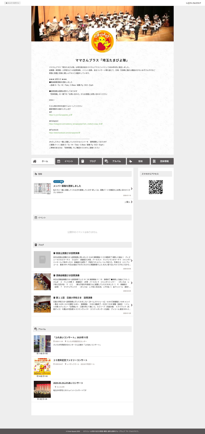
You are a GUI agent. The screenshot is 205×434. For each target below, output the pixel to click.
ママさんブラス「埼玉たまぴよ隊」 (102, 60)
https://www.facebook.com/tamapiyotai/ (63, 132)
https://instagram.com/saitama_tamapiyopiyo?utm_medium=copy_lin (75, 124)
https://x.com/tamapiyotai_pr (59, 115)
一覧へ (127, 201)
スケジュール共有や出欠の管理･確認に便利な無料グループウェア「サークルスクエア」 (111, 431)
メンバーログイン (13, 3)
